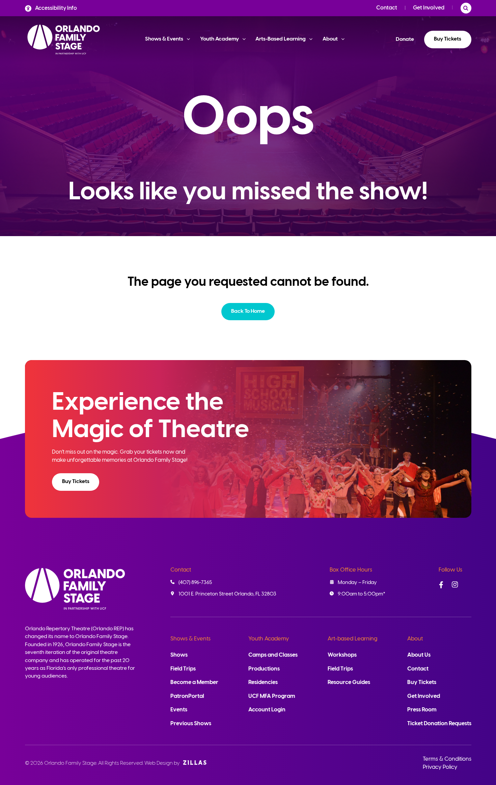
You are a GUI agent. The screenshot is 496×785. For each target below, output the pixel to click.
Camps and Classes (273, 655)
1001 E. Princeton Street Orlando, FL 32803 (227, 594)
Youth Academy (268, 639)
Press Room (422, 710)
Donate (405, 39)
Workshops (342, 655)
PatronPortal (187, 696)
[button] (248, 311)
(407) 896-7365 (195, 582)
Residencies (263, 682)
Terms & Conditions (447, 759)
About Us (419, 655)
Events (178, 710)
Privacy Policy (440, 767)
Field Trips (183, 669)
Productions (264, 669)
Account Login (266, 710)
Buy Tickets (447, 39)
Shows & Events (190, 639)
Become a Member (194, 682)
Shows (179, 655)
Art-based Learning (352, 639)
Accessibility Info (56, 8)
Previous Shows (190, 724)
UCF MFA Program (271, 696)
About (415, 639)
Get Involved (428, 8)
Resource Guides (349, 682)
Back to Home (248, 311)
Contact (386, 8)
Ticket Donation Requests (439, 724)
